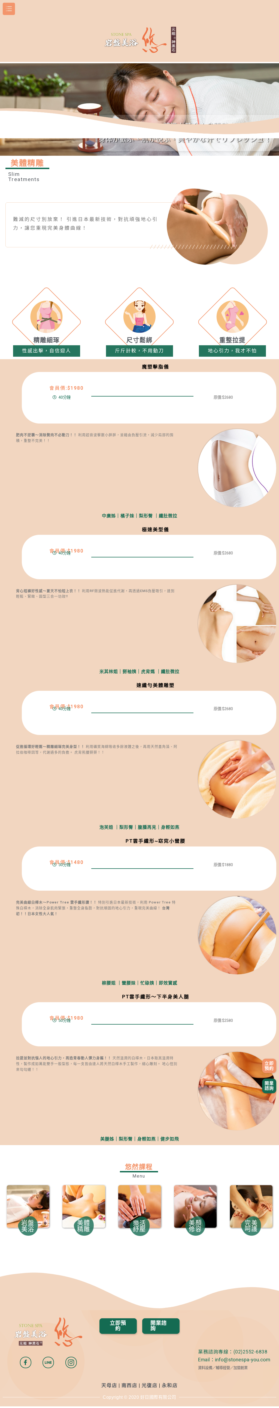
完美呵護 (251, 1225)
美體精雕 (83, 1225)
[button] (269, 1066)
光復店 (150, 1385)
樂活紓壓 (139, 1226)
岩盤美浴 (27, 1225)
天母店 (109, 1385)
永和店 (170, 1385)
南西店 (130, 1385)
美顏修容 (195, 1225)
